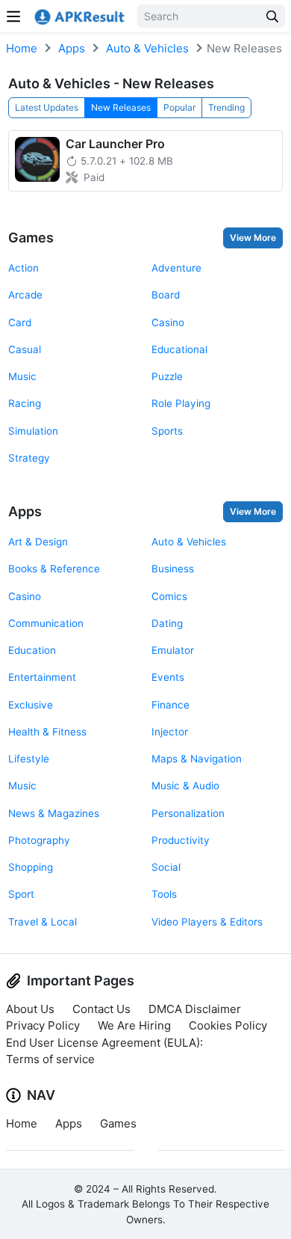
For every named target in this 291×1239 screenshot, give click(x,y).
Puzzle (167, 376)
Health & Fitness (47, 732)
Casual (24, 349)
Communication (46, 623)
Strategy (29, 458)
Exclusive (30, 705)
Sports (167, 431)
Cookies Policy (228, 1025)
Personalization (188, 813)
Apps (71, 48)
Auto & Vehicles (147, 48)
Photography (39, 840)
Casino (167, 322)
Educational (179, 349)
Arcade (25, 295)
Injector (169, 732)
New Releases (121, 107)
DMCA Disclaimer (194, 1009)
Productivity (180, 840)
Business (172, 569)
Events (167, 677)
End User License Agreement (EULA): (104, 1042)
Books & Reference (54, 569)
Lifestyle (28, 759)
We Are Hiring (134, 1025)
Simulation (33, 431)
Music (22, 376)
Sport (21, 894)
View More (253, 237)
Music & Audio (185, 786)
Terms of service (50, 1059)
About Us (30, 1009)
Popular (179, 107)
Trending (226, 107)
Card (19, 322)
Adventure (176, 268)
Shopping (30, 867)
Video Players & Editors (207, 922)
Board (165, 295)
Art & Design (38, 542)
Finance (170, 705)
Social (166, 867)
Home (21, 48)
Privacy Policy (43, 1025)
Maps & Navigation (196, 759)
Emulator (172, 650)
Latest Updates (46, 107)
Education (32, 650)
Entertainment (42, 677)
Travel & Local (42, 922)
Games (31, 237)
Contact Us (101, 1009)
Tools (164, 894)
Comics (169, 596)
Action (23, 268)
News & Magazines (53, 813)
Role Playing (180, 403)
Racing (24, 403)
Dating (167, 623)
